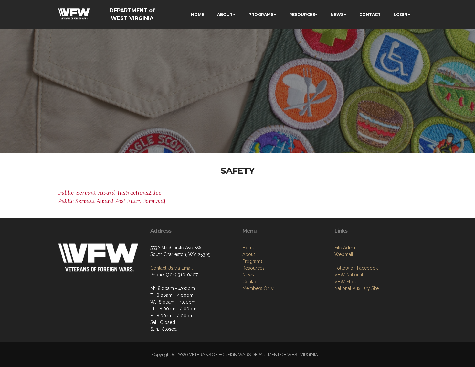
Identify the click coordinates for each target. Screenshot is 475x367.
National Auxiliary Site (356, 288)
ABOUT (225, 14)
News (248, 274)
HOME (197, 14)
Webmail (343, 254)
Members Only (258, 288)
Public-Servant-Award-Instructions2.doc (109, 192)
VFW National (348, 274)
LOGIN (400, 14)
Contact (250, 281)
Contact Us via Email (171, 268)
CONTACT (370, 14)
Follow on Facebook (356, 268)
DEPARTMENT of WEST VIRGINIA (132, 14)
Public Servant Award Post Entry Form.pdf (112, 201)
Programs (252, 261)
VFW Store (345, 281)
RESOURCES (302, 14)
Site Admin (345, 247)
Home (248, 247)
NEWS (337, 14)
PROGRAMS (260, 14)
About (248, 254)
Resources (253, 268)
